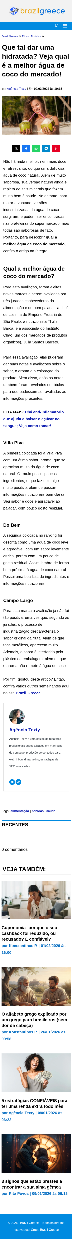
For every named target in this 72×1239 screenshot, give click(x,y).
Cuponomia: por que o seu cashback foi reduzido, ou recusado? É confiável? (29, 933)
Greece (34, 693)
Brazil (21, 693)
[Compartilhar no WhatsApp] (36, 148)
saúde (50, 811)
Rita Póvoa (19, 1193)
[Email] (12, 782)
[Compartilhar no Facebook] (26, 148)
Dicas (25, 36)
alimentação (20, 811)
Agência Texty (16, 88)
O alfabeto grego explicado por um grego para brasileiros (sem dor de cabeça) (34, 1020)
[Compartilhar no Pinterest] (56, 148)
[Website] (18, 782)
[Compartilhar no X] (16, 148)
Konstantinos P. (23, 946)
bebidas (38, 811)
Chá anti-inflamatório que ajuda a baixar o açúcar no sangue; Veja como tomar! (33, 419)
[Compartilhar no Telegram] (46, 148)
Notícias (36, 36)
